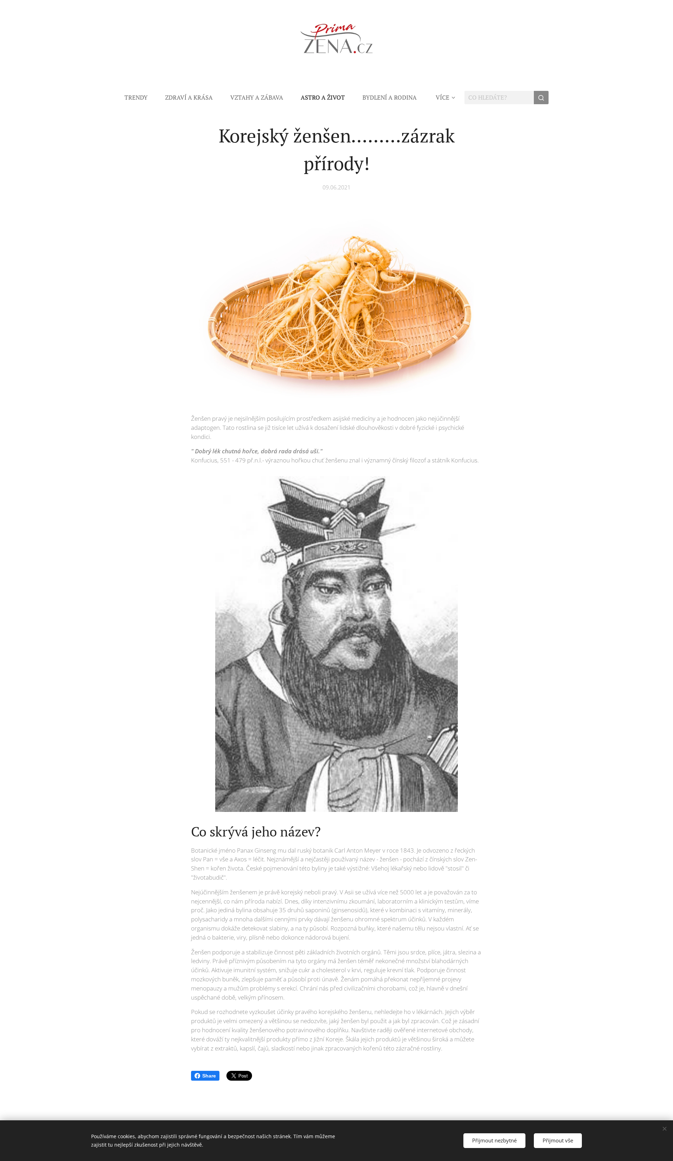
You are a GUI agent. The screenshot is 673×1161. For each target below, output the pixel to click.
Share (209, 1076)
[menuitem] (140, 97)
